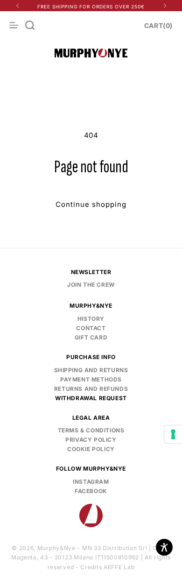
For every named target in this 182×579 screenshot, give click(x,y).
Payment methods (91, 379)
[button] (30, 25)
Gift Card (91, 337)
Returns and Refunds (91, 388)
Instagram (64, 480)
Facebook (63, 489)
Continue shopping (91, 204)
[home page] (91, 515)
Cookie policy (91, 448)
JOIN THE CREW (91, 284)
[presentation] (173, 434)
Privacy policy (90, 439)
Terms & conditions (91, 430)
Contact (90, 328)
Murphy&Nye (56, 547)
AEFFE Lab (119, 567)
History (91, 318)
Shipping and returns (91, 370)
